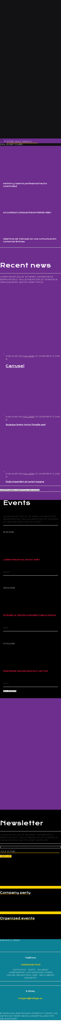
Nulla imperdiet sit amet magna (25, 481)
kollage (28, 356)
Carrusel (15, 366)
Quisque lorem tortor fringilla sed (26, 424)
